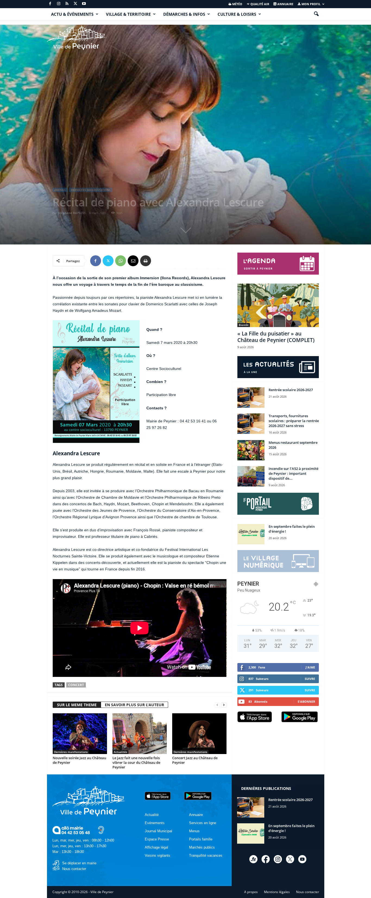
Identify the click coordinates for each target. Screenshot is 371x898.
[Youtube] (84, 4)
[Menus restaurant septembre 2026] (251, 450)
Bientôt (244, 325)
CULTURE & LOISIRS (237, 14)
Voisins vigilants (157, 855)
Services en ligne (202, 823)
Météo (236, 4)
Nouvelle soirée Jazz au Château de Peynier (79, 760)
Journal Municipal (158, 831)
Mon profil (310, 4)
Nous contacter (74, 869)
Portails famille (200, 839)
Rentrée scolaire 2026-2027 (291, 389)
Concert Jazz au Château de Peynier (195, 760)
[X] (75, 4)
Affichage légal (156, 847)
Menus (194, 831)
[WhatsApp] (120, 260)
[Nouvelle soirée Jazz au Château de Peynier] (80, 733)
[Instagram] (58, 4)
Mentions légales (277, 892)
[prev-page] (217, 705)
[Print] (145, 260)
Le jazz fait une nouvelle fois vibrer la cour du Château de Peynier (136, 762)
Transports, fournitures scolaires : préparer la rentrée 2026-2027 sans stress (294, 420)
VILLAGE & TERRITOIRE (128, 14)
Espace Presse (157, 839)
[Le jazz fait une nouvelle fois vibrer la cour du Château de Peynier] (139, 733)
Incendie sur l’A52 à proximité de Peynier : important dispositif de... (293, 473)
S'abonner (306, 701)
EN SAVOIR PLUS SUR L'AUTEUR (134, 704)
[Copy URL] (158, 260)
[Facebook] (50, 4)
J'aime (310, 667)
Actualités (120, 752)
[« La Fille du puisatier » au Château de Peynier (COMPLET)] (278, 305)
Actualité (152, 815)
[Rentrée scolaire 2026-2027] (251, 397)
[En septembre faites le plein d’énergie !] (251, 534)
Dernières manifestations (91, 190)
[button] (316, 14)
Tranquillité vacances (205, 855)
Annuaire (284, 4)
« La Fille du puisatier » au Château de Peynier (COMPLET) (276, 337)
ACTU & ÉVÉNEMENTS (72, 14)
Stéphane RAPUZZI (72, 213)
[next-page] (224, 705)
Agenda (60, 190)
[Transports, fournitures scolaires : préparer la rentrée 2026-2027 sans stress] (251, 423)
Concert (76, 685)
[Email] (133, 260)
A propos (251, 892)
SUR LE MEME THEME (77, 704)
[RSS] (67, 4)
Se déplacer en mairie (79, 863)
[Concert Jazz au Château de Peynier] (199, 733)
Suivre (310, 679)
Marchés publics (202, 847)
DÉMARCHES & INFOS (184, 14)
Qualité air (259, 4)
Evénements (155, 823)
